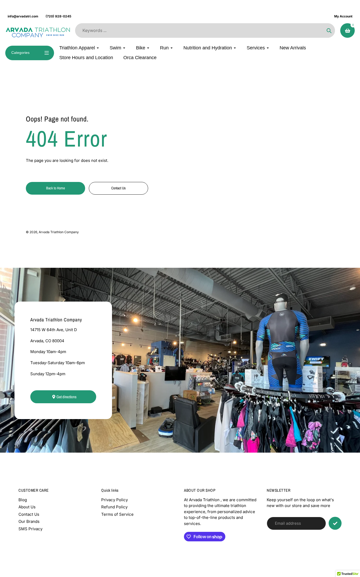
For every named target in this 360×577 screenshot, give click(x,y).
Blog (22, 499)
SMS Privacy (30, 528)
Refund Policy (114, 506)
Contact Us (28, 514)
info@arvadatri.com (23, 16)
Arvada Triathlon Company (59, 232)
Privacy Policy (114, 499)
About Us (27, 506)
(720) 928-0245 (58, 16)
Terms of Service (117, 514)
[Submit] (335, 523)
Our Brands (29, 521)
